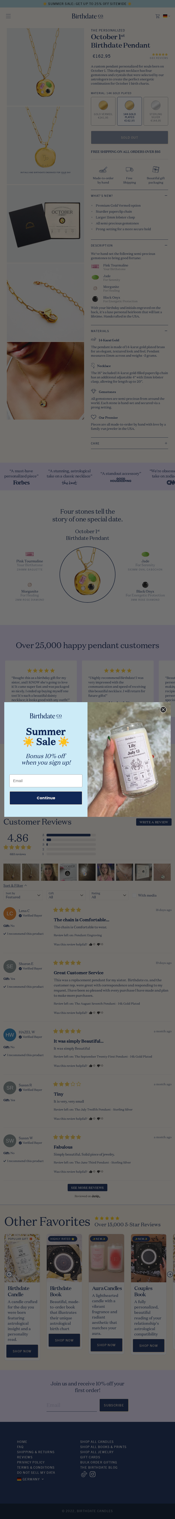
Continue (46, 798)
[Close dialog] (163, 709)
